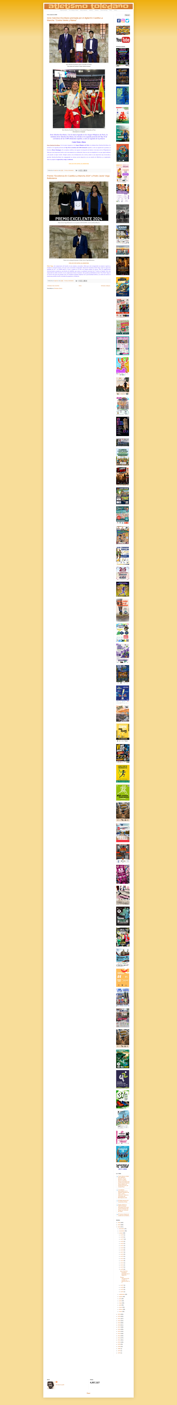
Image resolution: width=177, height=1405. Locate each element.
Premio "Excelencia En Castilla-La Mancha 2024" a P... (125, 1280)
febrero (121, 1309)
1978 (119, 1353)
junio (120, 1300)
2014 (119, 1333)
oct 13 (122, 1260)
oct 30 (122, 1235)
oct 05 (122, 1289)
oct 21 (122, 1245)
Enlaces (96, 10)
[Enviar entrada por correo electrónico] (76, 170)
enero (120, 1311)
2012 (119, 1338)
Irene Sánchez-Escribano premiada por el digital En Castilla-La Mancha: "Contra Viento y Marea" (75, 19)
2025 (119, 1224)
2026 (119, 1222)
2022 (119, 1316)
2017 (119, 1327)
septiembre (122, 1294)
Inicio (80, 285)
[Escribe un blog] (81, 170)
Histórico (91, 10)
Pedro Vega (50, 266)
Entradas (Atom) (58, 288)
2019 (119, 1322)
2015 (119, 1331)
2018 (119, 1325)
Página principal (63, 10)
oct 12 (122, 1263)
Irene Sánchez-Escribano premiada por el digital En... (125, 1273)
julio (120, 1298)
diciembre (121, 1228)
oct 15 (122, 1256)
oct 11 (122, 1265)
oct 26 (122, 1241)
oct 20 (122, 1247)
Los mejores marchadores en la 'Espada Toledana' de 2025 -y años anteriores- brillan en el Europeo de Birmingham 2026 (123, 1193)
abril (120, 1305)
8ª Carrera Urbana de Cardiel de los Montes (123, 1215)
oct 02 (122, 1291)
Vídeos (115, 10)
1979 (119, 1350)
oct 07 (122, 1285)
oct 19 (122, 1250)
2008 (119, 1346)
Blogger (88, 1393)
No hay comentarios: (69, 170)
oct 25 (122, 1243)
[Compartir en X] (83, 170)
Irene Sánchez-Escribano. (53, 145)
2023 (119, 1314)
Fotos (110, 10)
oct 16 (122, 1254)
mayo (120, 1303)
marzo (121, 1307)
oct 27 (122, 1239)
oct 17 (122, 1252)
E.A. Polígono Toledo (73, 10)
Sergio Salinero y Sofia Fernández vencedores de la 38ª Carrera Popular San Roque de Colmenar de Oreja (123, 1208)
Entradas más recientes (53, 285)
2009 (119, 1344)
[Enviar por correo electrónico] (79, 170)
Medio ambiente (83, 10)
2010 (119, 1342)
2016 (119, 1329)
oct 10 (122, 1267)
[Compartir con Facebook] (84, 170)
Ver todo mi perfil (60, 1384)
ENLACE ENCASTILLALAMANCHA (79, 163)
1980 (119, 1348)
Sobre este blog (103, 10)
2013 (119, 1335)
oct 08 (122, 1269)
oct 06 (122, 1287)
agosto (121, 1296)
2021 (119, 1318)
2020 (119, 1320)
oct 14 (122, 1258)
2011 (119, 1340)
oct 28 (122, 1237)
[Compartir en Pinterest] (86, 170)
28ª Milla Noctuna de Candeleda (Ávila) (123, 1201)
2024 (119, 1227)
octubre (121, 1233)
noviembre (122, 1231)
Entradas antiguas (105, 285)
